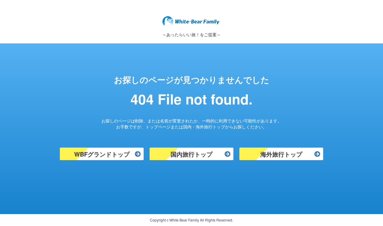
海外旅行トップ (281, 154)
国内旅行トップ (191, 154)
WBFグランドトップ (102, 154)
